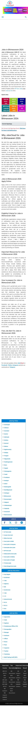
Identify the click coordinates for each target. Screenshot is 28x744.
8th (5, 587)
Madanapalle (7, 486)
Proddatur (7, 477)
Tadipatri (6, 502)
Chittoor (6, 427)
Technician (7, 654)
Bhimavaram (7, 496)
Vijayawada (7, 459)
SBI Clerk (4, 680)
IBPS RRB (4, 684)
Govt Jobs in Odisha (9, 557)
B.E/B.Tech (7, 577)
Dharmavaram (8, 514)
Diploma (6, 583)
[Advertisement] (14, 35)
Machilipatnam (8, 490)
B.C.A (5, 602)
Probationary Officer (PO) (11, 626)
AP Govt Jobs (18, 88)
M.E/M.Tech (7, 590)
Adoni (5, 483)
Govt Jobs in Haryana (9, 544)
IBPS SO (5, 682)
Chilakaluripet (8, 505)
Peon (5, 644)
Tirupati (6, 455)
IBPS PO (5, 671)
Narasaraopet (7, 499)
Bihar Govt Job (8, 538)
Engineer (6, 623)
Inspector (6, 648)
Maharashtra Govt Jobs (10, 553)
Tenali (5, 474)
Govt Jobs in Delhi (9, 541)
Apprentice (7, 617)
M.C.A (5, 605)
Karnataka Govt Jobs (9, 547)
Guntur (6, 434)
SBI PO (5, 673)
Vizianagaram (7, 471)
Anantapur (7, 424)
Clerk (5, 620)
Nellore (6, 446)
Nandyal (6, 480)
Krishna (6, 440)
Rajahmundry (7, 449)
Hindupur (6, 493)
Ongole (6, 468)
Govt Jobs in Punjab (9, 560)
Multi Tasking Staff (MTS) (10, 657)
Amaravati (7, 511)
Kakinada (6, 437)
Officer (6, 638)
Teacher (6, 651)
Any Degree (7, 574)
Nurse (5, 641)
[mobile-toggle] (2, 17)
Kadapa (6, 452)
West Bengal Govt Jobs (10, 566)
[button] (26, 17)
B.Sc (5, 608)
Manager (6, 632)
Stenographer (7, 629)
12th (5, 593)
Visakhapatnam (8, 462)
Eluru (5, 465)
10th (5, 580)
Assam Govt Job (8, 535)
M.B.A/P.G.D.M (8, 599)
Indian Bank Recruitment (12, 691)
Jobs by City (9, 90)
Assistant (6, 635)
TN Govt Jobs (7, 563)
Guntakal (6, 431)
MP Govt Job (7, 550)
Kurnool (6, 443)
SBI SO (5, 686)
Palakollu (6, 508)
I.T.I (5, 596)
